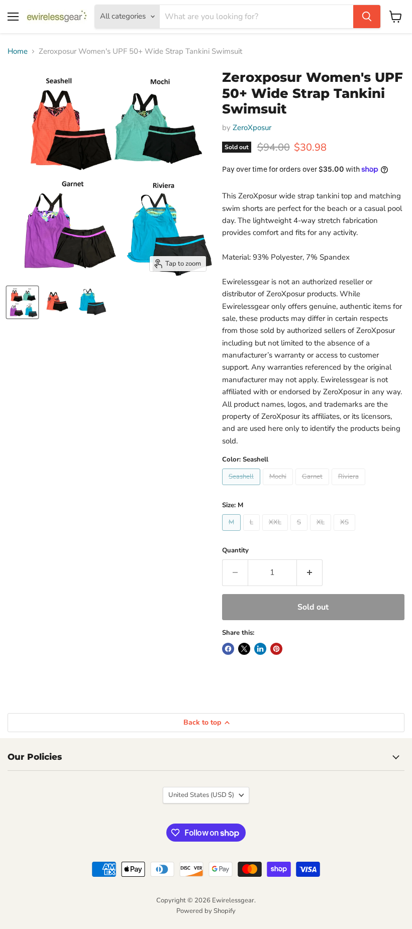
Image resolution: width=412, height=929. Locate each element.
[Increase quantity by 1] (310, 572)
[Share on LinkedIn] (260, 649)
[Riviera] (350, 488)
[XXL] (276, 533)
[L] (252, 533)
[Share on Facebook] (228, 649)
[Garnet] (313, 488)
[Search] (366, 16)
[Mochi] (279, 488)
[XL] (322, 533)
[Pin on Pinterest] (276, 649)
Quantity (235, 550)
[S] (300, 533)
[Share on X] (244, 649)
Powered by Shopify (206, 910)
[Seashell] (242, 488)
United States (201, 794)
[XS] (346, 533)
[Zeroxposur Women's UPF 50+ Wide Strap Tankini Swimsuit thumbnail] (22, 302)
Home (18, 51)
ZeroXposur (252, 128)
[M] (232, 533)
